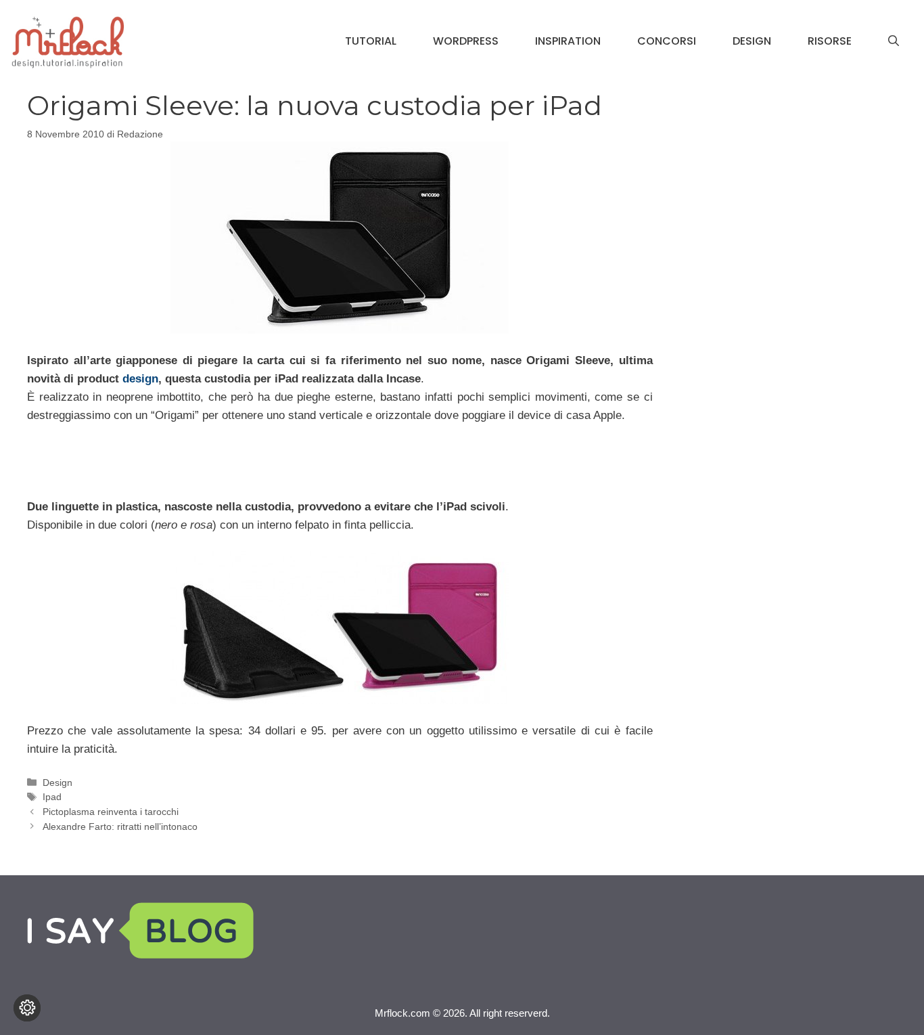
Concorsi (666, 41)
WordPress (466, 41)
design (140, 378)
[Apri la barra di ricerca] (893, 41)
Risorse (830, 41)
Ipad (52, 796)
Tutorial (370, 41)
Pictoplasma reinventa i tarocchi (111, 811)
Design (752, 41)
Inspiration (568, 41)
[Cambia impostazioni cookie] (27, 1007)
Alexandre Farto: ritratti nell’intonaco (120, 826)
